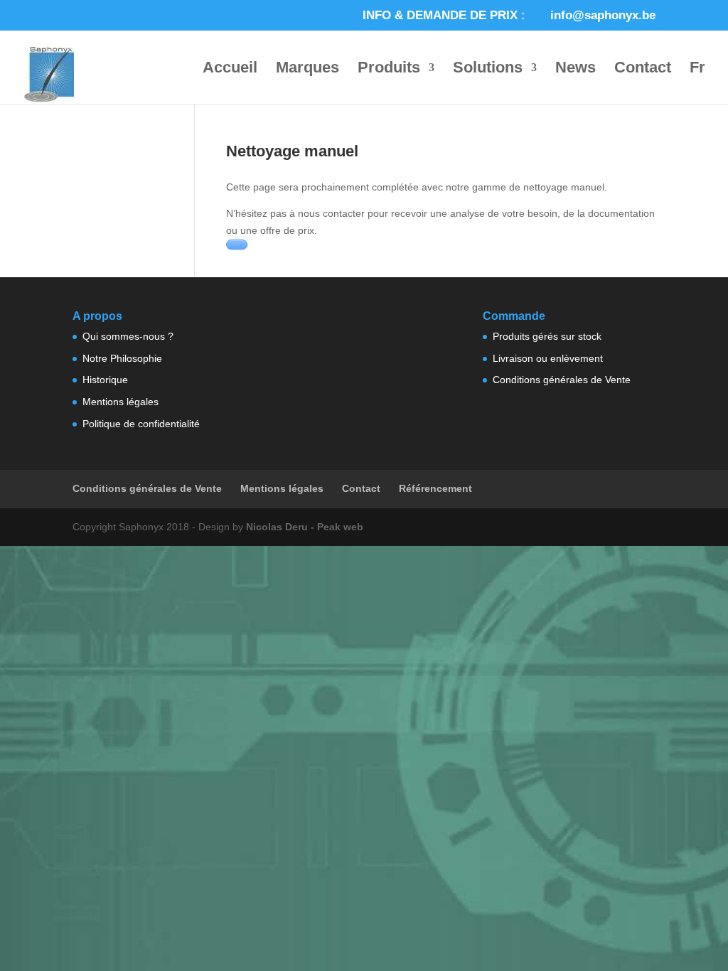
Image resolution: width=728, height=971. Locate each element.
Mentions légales (120, 401)
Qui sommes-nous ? (127, 336)
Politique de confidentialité (141, 423)
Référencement (435, 488)
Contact (642, 69)
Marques (307, 69)
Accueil (230, 69)
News (575, 69)
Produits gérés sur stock (547, 336)
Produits (389, 69)
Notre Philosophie (122, 358)
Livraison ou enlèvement (548, 358)
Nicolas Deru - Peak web (304, 526)
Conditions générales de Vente (562, 379)
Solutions (488, 69)
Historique (105, 379)
